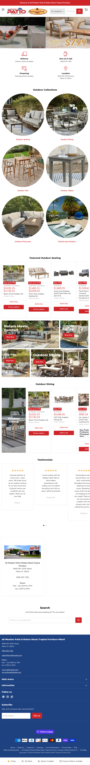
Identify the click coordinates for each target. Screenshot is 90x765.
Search (12, 748)
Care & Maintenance (52, 748)
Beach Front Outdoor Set (13, 294)
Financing (40, 748)
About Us (21, 748)
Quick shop (14, 302)
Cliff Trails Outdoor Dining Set (61, 418)
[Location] (65, 72)
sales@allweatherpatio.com (12, 655)
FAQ (75, 748)
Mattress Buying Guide (11, 750)
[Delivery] (24, 57)
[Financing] (24, 72)
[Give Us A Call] (65, 57)
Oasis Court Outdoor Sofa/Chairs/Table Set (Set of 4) (62, 293)
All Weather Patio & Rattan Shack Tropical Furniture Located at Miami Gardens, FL (50, 750)
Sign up (37, 715)
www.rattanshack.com (10, 670)
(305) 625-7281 (7, 651)
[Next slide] (83, 32)
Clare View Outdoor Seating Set (36, 295)
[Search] (79, 11)
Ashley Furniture (9, 296)
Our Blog (83, 750)
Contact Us (30, 748)
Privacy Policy (66, 748)
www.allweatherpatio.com (11, 672)
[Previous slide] (6, 32)
